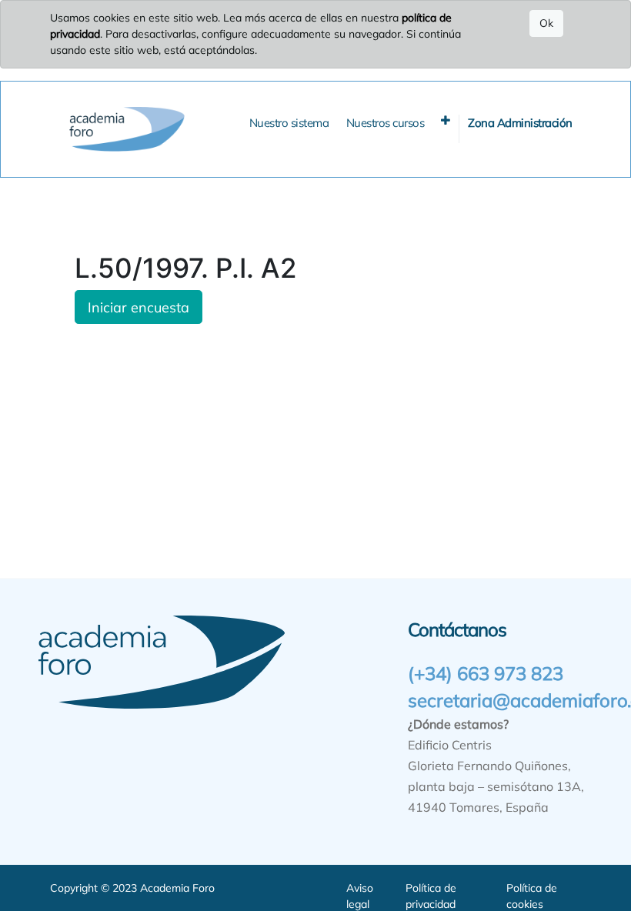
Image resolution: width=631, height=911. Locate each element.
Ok (546, 23)
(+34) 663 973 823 (485, 673)
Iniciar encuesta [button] (138, 307)
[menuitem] (289, 123)
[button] (445, 120)
